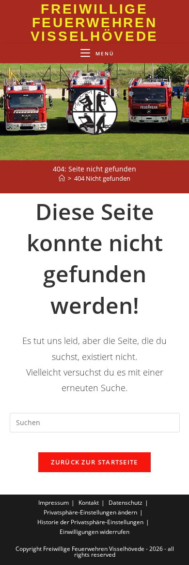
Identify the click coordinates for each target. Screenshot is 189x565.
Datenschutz (125, 502)
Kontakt (89, 502)
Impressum (53, 502)
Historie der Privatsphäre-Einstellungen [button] (90, 522)
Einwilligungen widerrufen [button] (94, 532)
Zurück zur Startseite (94, 462)
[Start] (62, 178)
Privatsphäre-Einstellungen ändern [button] (90, 512)
